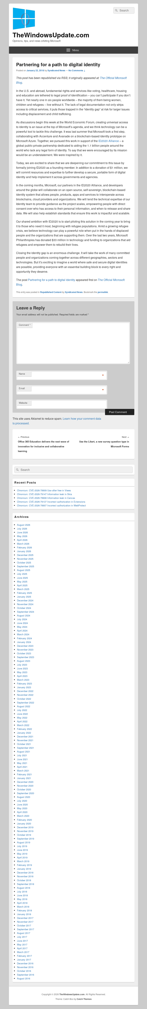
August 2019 (23, 842)
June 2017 (22, 940)
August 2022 (23, 706)
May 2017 (22, 944)
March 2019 (23, 861)
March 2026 (23, 543)
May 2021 (22, 763)
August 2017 (23, 933)
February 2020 (24, 819)
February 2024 (24, 638)
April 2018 (22, 903)
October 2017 (24, 925)
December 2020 (25, 782)
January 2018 (24, 914)
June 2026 (22, 532)
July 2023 (22, 664)
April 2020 (22, 812)
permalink (103, 292)
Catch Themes (84, 999)
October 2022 (24, 698)
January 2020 (24, 823)
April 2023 (22, 676)
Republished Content (50, 292)
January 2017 (24, 959)
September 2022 (25, 702)
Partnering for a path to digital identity (51, 280)
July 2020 (22, 800)
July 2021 (22, 755)
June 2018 (22, 895)
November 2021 (25, 740)
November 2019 (25, 831)
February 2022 (24, 729)
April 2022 (22, 721)
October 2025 (24, 562)
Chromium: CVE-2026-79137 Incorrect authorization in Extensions (51, 501)
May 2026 (22, 536)
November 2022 (25, 694)
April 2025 (22, 585)
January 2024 (24, 642)
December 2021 (25, 736)
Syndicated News (56, 70)
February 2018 (24, 910)
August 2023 (23, 661)
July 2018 (22, 891)
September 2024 (25, 611)
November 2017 (25, 921)
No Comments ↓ (76, 70)
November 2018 (25, 876)
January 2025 (24, 596)
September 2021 (25, 747)
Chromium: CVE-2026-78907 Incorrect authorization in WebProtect (51, 505)
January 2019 (24, 868)
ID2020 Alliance (108, 141)
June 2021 (22, 759)
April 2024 (22, 630)
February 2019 (24, 865)
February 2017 (24, 955)
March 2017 (23, 952)
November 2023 (25, 649)
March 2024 (23, 634)
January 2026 (24, 551)
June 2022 (22, 714)
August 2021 (23, 751)
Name (22, 373)
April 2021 (22, 766)
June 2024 (22, 623)
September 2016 (25, 974)
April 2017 (22, 948)
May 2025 (22, 581)
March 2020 (23, 815)
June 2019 (22, 850)
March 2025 (23, 589)
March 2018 (23, 906)
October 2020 (24, 789)
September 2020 (25, 793)
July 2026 (22, 528)
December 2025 (25, 555)
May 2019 (22, 853)
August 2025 (23, 570)
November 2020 (25, 785)
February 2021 (24, 774)
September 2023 (25, 657)
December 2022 (25, 691)
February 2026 (24, 547)
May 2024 (22, 626)
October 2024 (24, 608)
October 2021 (24, 744)
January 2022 (24, 732)
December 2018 (25, 872)
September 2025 (25, 566)
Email (22, 388)
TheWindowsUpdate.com (51, 34)
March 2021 (23, 770)
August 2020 (23, 797)
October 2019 (24, 834)
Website (23, 402)
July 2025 (22, 573)
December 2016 (25, 963)
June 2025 (22, 577)
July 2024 (22, 619)
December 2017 (25, 918)
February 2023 (24, 683)
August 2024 (23, 615)
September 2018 (25, 884)
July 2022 (22, 710)
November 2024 (25, 604)
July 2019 (22, 846)
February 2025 (24, 593)
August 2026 (23, 524)
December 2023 (25, 645)
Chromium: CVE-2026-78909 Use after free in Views (44, 490)
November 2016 (25, 967)
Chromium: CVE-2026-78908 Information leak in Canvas (46, 498)
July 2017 (22, 936)
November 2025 (25, 558)
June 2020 (22, 804)
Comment (24, 325)
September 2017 (25, 929)
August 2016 (23, 978)
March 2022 (23, 725)
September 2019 (25, 838)
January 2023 (24, 687)
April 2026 (22, 540)
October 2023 (24, 653)
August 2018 (23, 887)
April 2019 (22, 857)
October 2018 (24, 880)
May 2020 (22, 808)
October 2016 (24, 971)
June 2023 (22, 668)
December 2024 (25, 600)
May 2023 (22, 672)
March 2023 (23, 679)
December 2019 (25, 827)
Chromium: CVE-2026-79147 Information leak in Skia (44, 494)
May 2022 (22, 717)
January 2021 (24, 778)
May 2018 (22, 899)
